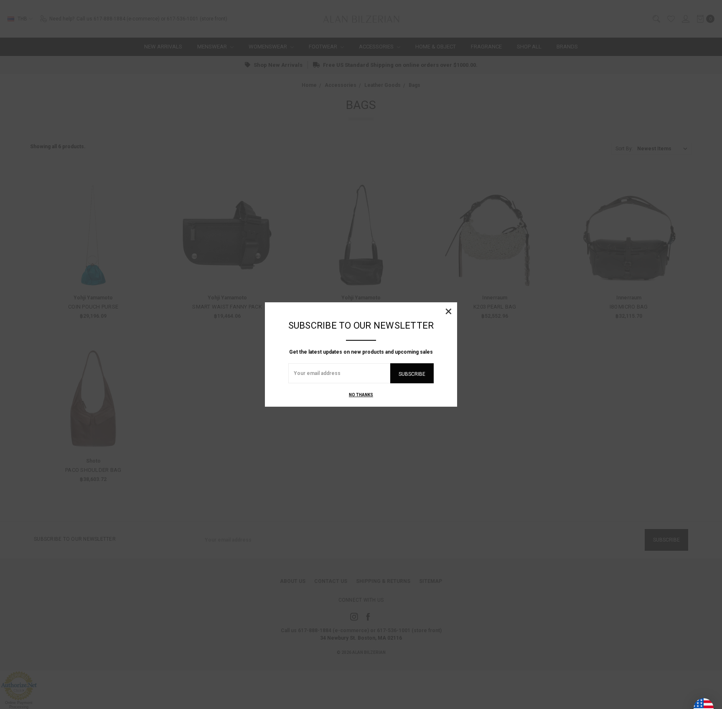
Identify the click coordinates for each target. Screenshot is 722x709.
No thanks (361, 394)
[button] (448, 311)
